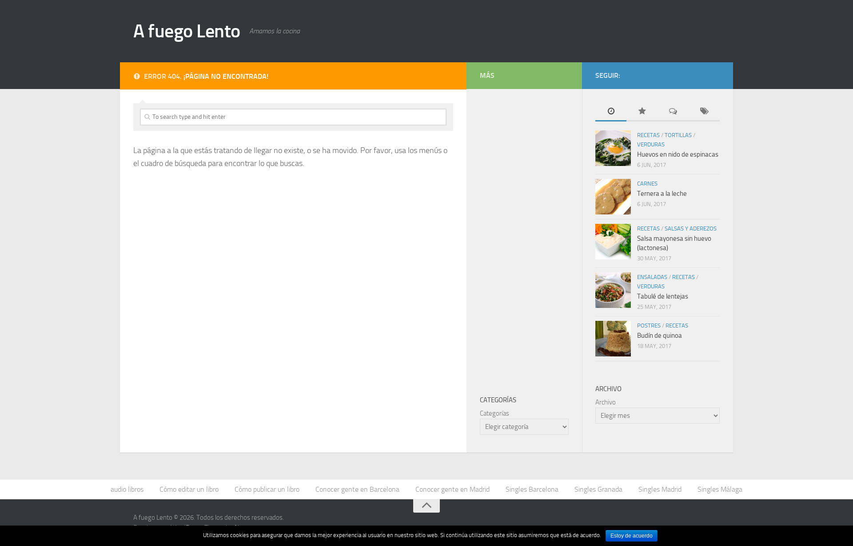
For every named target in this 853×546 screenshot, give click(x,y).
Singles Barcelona (532, 489)
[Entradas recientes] (610, 111)
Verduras (651, 144)
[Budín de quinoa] (613, 338)
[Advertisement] (546, 235)
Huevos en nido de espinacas (677, 154)
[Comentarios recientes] (673, 111)
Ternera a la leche (662, 194)
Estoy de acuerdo (631, 536)
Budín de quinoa (659, 336)
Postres (649, 325)
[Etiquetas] (704, 111)
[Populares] (642, 111)
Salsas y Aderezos (691, 228)
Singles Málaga (720, 489)
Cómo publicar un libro (267, 489)
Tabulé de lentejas (662, 296)
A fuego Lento (186, 31)
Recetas (648, 135)
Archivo (605, 402)
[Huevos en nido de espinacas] (613, 148)
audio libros (127, 489)
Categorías (494, 413)
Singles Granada (598, 489)
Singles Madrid (660, 489)
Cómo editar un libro (189, 489)
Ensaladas (652, 277)
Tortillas (678, 135)
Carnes (647, 183)
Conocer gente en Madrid (452, 489)
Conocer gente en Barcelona (357, 489)
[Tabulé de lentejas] (613, 290)
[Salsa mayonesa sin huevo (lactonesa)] (613, 241)
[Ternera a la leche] (613, 196)
